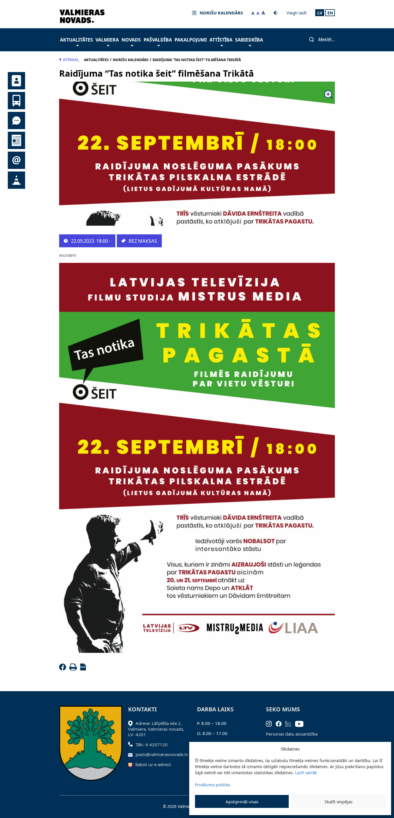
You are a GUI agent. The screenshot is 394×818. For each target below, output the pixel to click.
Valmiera (107, 40)
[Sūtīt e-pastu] (132, 754)
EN (330, 13)
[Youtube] (301, 723)
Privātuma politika (212, 784)
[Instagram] (271, 723)
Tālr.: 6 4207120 (152, 744)
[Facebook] (63, 669)
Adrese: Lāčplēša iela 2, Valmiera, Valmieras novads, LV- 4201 (156, 728)
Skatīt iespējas (338, 801)
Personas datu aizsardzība (292, 734)
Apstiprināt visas (242, 801)
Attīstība (220, 40)
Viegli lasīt (296, 13)
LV (319, 13)
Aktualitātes (76, 40)
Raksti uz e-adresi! (153, 764)
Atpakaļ (71, 59)
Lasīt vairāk (306, 772)
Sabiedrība (249, 40)
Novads (131, 40)
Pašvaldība (158, 40)
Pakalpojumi (191, 40)
